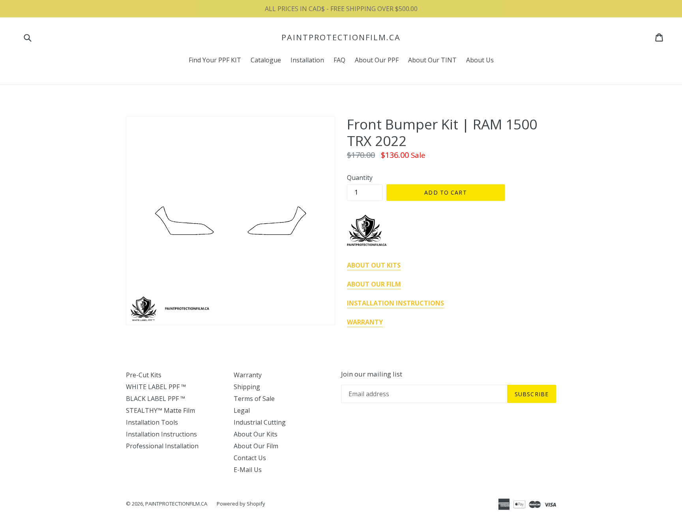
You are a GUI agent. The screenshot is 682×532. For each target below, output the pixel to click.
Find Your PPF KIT (215, 60)
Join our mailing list (371, 374)
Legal (242, 410)
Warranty (248, 375)
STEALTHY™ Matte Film (160, 410)
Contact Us (250, 457)
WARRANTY (365, 322)
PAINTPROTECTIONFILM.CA (341, 37)
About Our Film (256, 446)
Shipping (247, 386)
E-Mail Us (248, 469)
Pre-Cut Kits (143, 375)
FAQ (339, 60)
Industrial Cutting (260, 422)
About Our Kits (255, 434)
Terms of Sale (254, 398)
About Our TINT (432, 60)
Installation (307, 60)
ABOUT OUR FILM (374, 284)
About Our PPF (377, 60)
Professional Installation (162, 446)
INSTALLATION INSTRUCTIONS (395, 303)
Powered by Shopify (241, 503)
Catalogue (266, 60)
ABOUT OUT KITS (374, 265)
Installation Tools (152, 422)
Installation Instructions (161, 434)
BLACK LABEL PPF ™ (155, 398)
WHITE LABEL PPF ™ (156, 386)
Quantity (360, 177)
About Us (480, 60)
